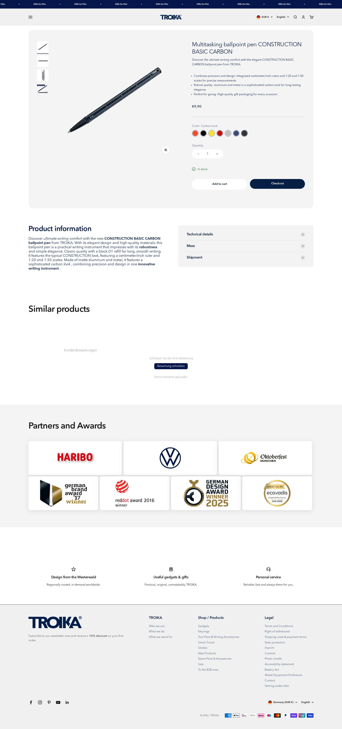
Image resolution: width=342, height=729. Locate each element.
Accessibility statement (279, 664)
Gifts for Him (29, 4)
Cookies (270, 653)
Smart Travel (206, 642)
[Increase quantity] (217, 153)
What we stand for (161, 637)
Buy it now (277, 184)
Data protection (275, 642)
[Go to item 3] (42, 76)
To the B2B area (208, 670)
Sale (201, 664)
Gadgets (203, 626)
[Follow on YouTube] (58, 702)
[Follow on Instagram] (40, 702)
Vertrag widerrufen (277, 686)
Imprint (269, 648)
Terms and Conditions (279, 626)
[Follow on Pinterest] (49, 702)
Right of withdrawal (277, 631)
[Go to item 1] (42, 47)
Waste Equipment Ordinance (283, 675)
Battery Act (272, 670)
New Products (207, 653)
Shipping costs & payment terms (285, 637)
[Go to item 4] (42, 90)
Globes (202, 648)
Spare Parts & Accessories (214, 658)
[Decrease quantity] (198, 153)
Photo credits (273, 658)
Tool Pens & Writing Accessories (218, 637)
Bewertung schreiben (171, 366)
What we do (157, 631)
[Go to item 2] (42, 62)
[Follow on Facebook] (30, 702)
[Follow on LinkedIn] (67, 702)
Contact (270, 680)
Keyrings (203, 631)
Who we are (157, 626)
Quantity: (198, 145)
